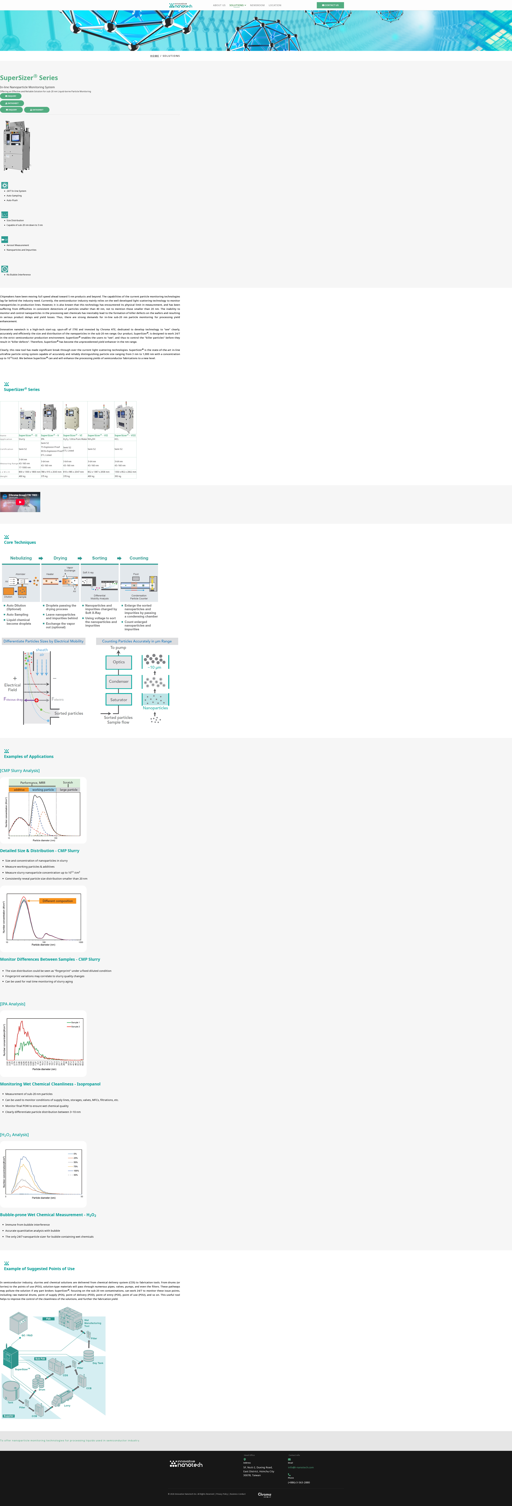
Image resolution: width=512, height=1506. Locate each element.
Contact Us (331, 5)
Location (275, 5)
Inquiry (11, 96)
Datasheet (13, 103)
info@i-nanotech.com (301, 1467)
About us (219, 5)
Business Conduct (238, 1494)
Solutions (236, 5)
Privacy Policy (222, 1494)
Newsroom (257, 5)
